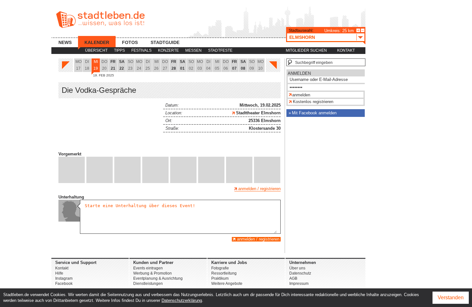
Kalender (96, 42)
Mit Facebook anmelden (314, 112)
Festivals (141, 50)
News (65, 42)
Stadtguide (165, 42)
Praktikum (220, 278)
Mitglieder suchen (306, 50)
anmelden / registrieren (259, 188)
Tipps (119, 50)
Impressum (299, 283)
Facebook (64, 283)
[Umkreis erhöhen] (358, 30)
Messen (193, 50)
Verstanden (451, 297)
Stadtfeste (220, 50)
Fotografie (220, 268)
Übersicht (96, 50)
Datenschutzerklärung (182, 300)
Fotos (130, 42)
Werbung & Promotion (152, 273)
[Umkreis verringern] (362, 30)
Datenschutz (300, 273)
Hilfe (59, 273)
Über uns (297, 268)
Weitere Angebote (226, 283)
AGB (293, 278)
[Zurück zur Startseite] (100, 19)
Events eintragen (148, 268)
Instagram (64, 278)
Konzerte (168, 50)
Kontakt (346, 50)
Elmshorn (302, 37)
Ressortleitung (224, 273)
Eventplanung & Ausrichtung (158, 278)
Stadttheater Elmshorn (258, 112)
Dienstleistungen (148, 283)
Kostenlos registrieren (313, 101)
